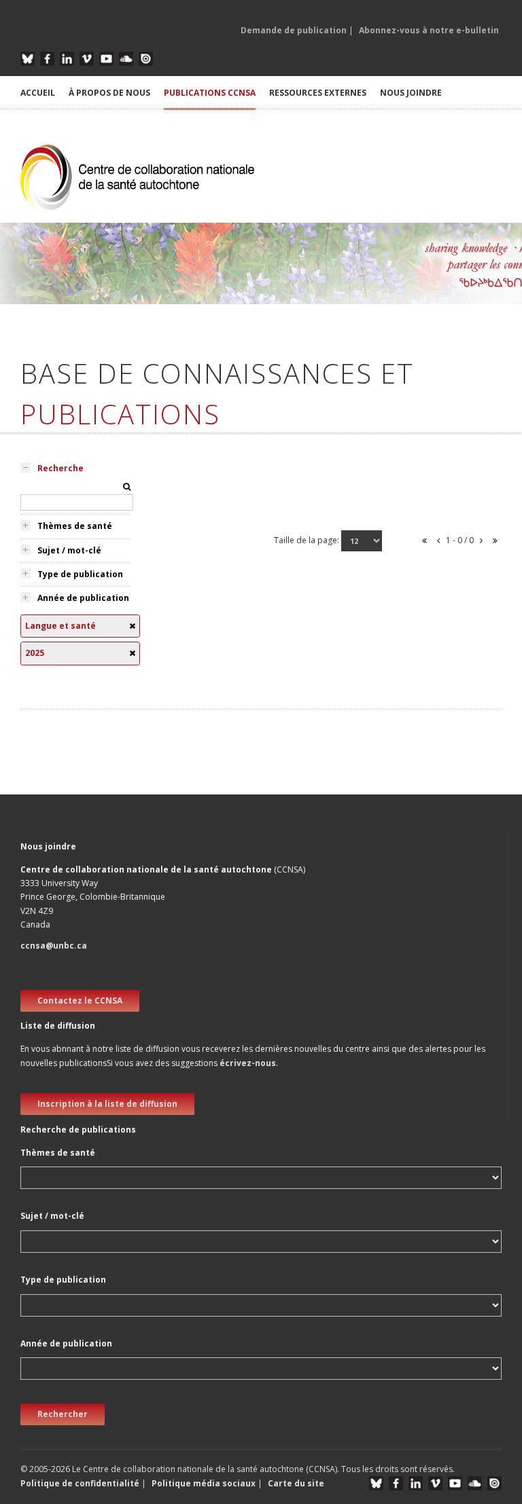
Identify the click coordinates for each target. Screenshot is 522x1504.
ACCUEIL (37, 92)
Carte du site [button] (296, 1483)
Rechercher (62, 1414)
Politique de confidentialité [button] (80, 1483)
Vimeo (87, 59)
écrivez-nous (248, 1063)
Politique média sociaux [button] (204, 1483)
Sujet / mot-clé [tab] (69, 550)
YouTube (106, 59)
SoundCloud (126, 59)
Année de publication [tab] (83, 598)
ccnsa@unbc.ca (53, 945)
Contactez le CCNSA (79, 1000)
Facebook (47, 59)
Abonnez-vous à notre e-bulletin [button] (429, 30)
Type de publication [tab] (80, 574)
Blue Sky (27, 59)
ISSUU (146, 59)
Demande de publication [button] (294, 30)
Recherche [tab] (60, 468)
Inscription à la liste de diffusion (107, 1103)
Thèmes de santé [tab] (74, 526)
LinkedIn (67, 59)
